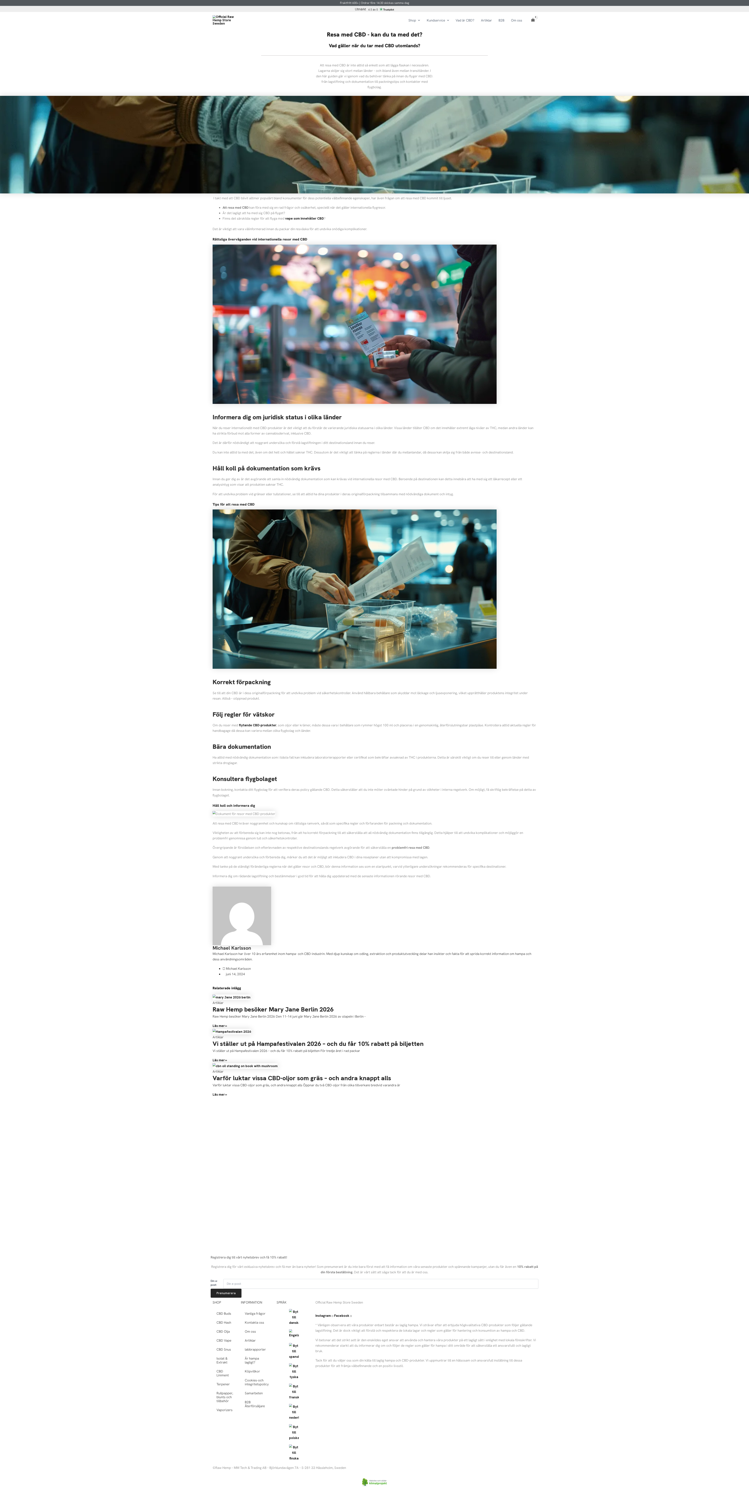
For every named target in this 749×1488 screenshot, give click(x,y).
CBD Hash (224, 1322)
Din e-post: (214, 1283)
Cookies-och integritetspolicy (257, 1382)
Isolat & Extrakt (222, 1360)
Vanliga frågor (255, 1313)
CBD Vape (224, 1340)
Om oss (250, 1331)
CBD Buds (224, 1313)
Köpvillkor (252, 1371)
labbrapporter (255, 1349)
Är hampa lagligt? (252, 1360)
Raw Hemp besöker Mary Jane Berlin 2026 (273, 1009)
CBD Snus (224, 1349)
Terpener (223, 1384)
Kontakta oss (254, 1322)
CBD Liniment (223, 1373)
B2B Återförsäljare (255, 1404)
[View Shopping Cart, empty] (532, 20)
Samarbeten (254, 1393)
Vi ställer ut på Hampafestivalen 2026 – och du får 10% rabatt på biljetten (318, 1044)
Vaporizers (225, 1410)
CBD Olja (223, 1331)
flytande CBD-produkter (257, 725)
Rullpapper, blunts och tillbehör (225, 1397)
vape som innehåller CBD (304, 218)
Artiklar (250, 1340)
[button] (418, 20)
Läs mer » (220, 1026)
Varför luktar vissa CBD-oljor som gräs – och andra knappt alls (302, 1078)
